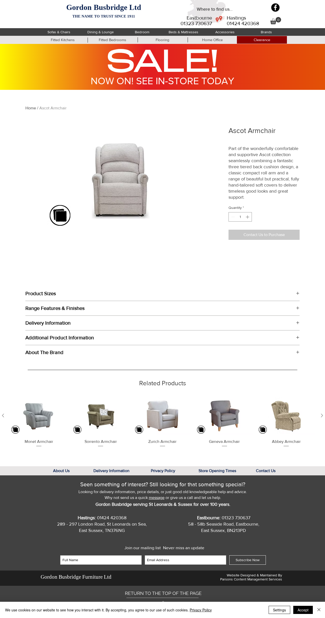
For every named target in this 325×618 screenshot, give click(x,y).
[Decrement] (232, 216)
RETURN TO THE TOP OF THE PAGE (163, 593)
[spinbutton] (240, 216)
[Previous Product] (3, 415)
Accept (303, 609)
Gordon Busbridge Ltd (103, 7)
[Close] (319, 610)
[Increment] (248, 216)
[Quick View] (38, 416)
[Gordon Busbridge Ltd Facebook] (275, 7)
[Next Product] (322, 415)
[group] (162, 425)
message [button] (157, 497)
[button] (275, 20)
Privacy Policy (201, 609)
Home (30, 108)
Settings (279, 609)
